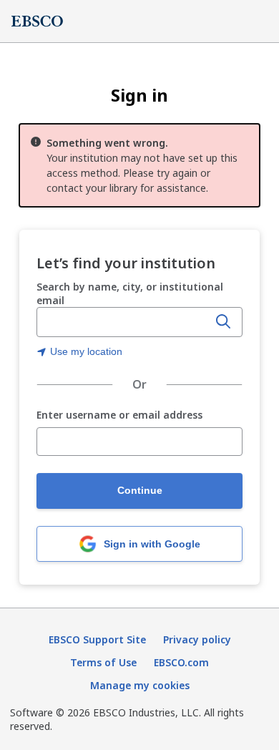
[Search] (223, 322)
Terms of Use (103, 662)
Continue (139, 490)
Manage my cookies (140, 685)
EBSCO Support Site (97, 639)
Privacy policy (197, 639)
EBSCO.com (181, 662)
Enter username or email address (119, 415)
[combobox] (124, 322)
